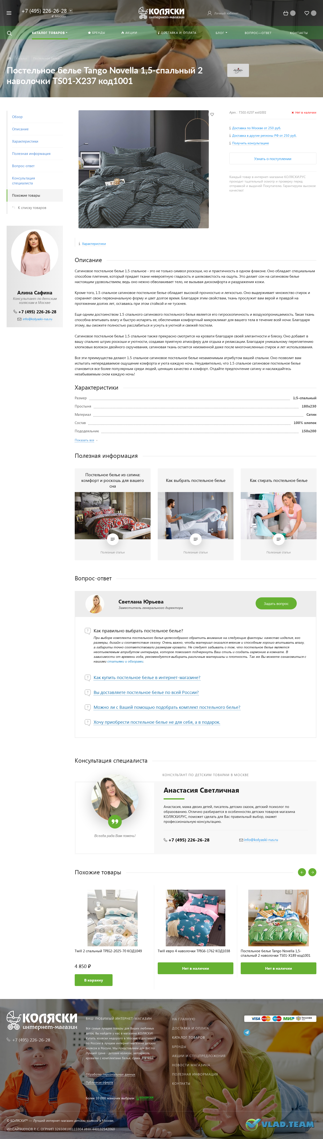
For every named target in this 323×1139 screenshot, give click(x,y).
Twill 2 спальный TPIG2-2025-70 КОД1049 (108, 951)
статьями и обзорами (125, 661)
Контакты (181, 1083)
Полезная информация (195, 1074)
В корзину (93, 980)
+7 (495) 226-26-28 (37, 311)
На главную (183, 1019)
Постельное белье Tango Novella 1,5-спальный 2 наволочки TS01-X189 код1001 (275, 953)
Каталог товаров (188, 1037)
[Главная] (10, 58)
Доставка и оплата (190, 1028)
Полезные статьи (112, 552)
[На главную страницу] (161, 12)
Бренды (179, 1046)
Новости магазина (191, 1065)
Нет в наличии (195, 968)
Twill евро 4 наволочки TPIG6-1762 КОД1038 (194, 951)
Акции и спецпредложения (199, 1056)
